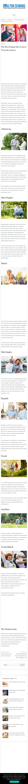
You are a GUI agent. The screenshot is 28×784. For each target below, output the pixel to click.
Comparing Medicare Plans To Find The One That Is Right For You (21, 655)
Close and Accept (14, 781)
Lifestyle (3, 44)
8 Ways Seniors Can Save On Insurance (6, 655)
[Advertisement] (14, 68)
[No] (26, 778)
